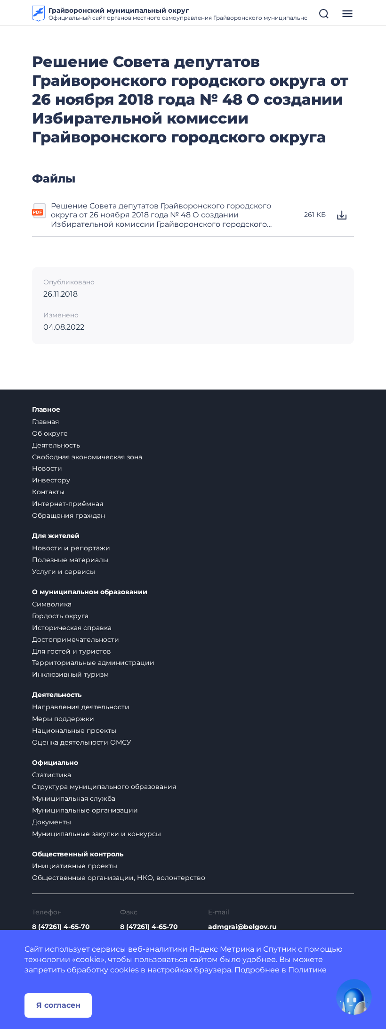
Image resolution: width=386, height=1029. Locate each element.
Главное (46, 410)
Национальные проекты (74, 730)
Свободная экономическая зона (87, 457)
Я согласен (58, 1005)
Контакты (48, 492)
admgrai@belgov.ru (242, 927)
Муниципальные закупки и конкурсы (96, 834)
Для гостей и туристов (71, 651)
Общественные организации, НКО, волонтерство (118, 877)
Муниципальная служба (73, 798)
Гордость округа (60, 616)
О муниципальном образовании (89, 592)
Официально (55, 763)
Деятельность (56, 445)
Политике (307, 969)
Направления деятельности (80, 707)
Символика (52, 604)
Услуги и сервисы (63, 571)
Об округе (50, 433)
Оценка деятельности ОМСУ (81, 742)
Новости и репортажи (71, 548)
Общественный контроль (77, 854)
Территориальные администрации (93, 662)
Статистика (51, 775)
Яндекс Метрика (221, 949)
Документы (51, 822)
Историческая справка (72, 627)
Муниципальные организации (85, 810)
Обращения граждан (68, 515)
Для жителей (56, 536)
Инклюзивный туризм (70, 674)
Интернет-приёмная (67, 503)
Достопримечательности (75, 639)
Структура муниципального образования (104, 786)
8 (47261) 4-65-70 (61, 927)
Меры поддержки (63, 718)
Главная (45, 421)
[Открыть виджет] (354, 997)
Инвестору (51, 480)
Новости (47, 468)
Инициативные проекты (74, 866)
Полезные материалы (70, 560)
